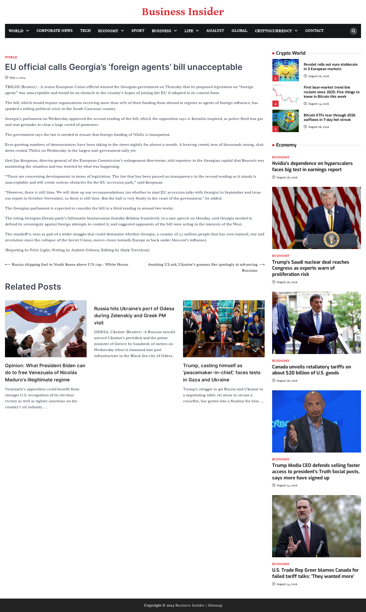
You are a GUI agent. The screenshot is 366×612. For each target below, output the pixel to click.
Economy (108, 31)
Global (239, 30)
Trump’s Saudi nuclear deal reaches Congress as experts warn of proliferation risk (310, 268)
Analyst (215, 30)
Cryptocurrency (273, 31)
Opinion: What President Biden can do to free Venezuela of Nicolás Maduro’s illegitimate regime (45, 373)
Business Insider (183, 11)
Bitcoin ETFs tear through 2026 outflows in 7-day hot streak (330, 117)
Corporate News (55, 30)
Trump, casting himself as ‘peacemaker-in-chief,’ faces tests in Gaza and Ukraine (221, 373)
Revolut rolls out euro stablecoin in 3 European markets (331, 67)
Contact (314, 30)
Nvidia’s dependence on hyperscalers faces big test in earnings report (312, 166)
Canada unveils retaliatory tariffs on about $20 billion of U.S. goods (311, 370)
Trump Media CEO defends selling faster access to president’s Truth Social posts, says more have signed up (316, 471)
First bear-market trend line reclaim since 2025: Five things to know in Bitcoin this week (332, 92)
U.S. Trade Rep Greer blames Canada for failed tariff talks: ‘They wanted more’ (315, 573)
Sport (137, 30)
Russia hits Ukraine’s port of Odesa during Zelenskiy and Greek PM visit (134, 316)
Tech (85, 30)
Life (188, 31)
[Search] (353, 31)
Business (161, 31)
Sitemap (215, 605)
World (16, 31)
